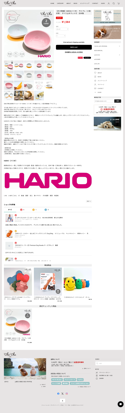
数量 (57, 33)
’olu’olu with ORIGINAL (100, 46)
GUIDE (103, 3)
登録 (118, 101)
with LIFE (97, 63)
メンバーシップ (84, 3)
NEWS (75, 3)
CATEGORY (60, 3)
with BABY (97, 59)
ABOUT (69, 3)
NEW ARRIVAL (98, 50)
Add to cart (74, 47)
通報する (89, 201)
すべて (10, 209)
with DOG (97, 55)
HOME (52, 3)
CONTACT (95, 3)
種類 (57, 26)
